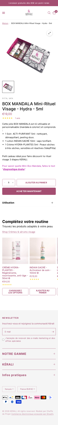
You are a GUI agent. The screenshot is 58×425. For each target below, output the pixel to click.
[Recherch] (49, 13)
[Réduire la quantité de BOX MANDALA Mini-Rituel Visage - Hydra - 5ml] (4, 182)
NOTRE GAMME (14, 354)
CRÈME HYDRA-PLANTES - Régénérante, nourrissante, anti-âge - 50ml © (15, 273)
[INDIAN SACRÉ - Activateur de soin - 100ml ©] (43, 251)
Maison (5, 23)
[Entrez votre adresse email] (53, 331)
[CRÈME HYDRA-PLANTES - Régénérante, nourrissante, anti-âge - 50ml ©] (15, 251)
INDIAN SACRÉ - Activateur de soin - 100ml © (40, 270)
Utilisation (8, 202)
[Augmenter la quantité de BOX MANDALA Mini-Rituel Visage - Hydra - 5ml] (13, 182)
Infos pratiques (14, 375)
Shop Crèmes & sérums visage (18, 232)
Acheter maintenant (28, 191)
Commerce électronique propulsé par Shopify (32, 414)
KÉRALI (8, 364)
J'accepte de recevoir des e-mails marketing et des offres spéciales (30, 339)
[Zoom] (49, 33)
